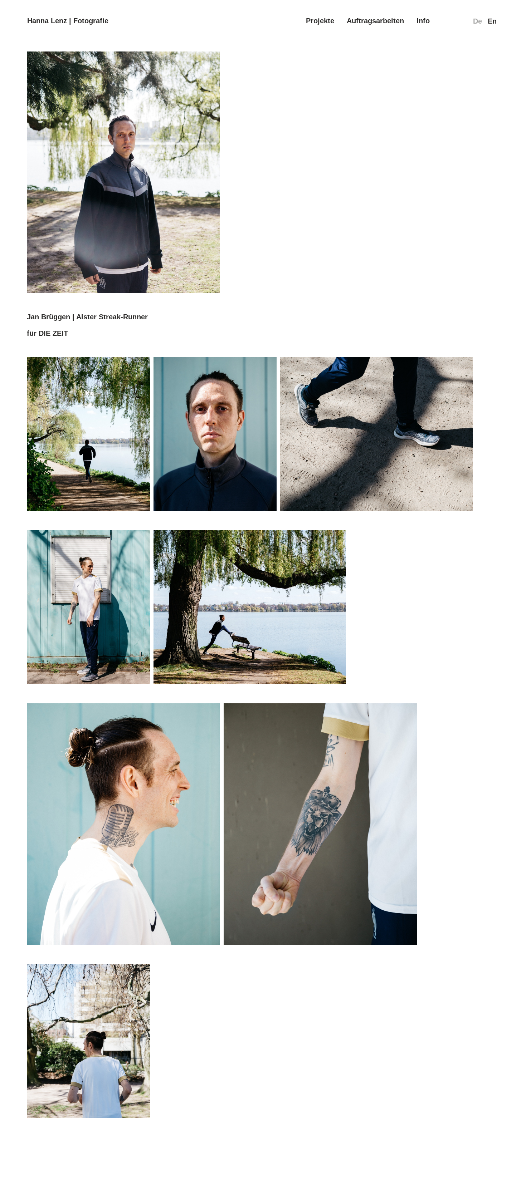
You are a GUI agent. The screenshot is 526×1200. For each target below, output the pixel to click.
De (477, 21)
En (492, 21)
